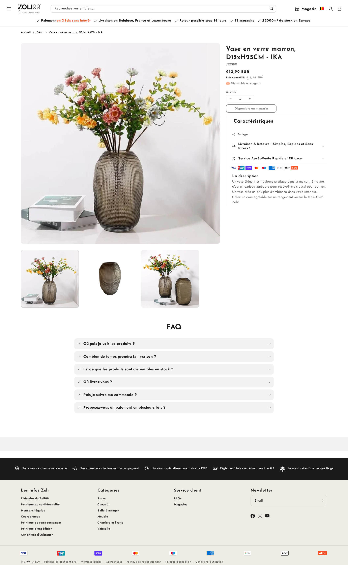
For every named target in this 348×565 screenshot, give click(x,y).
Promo (102, 498)
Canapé (103, 504)
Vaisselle (103, 529)
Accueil (26, 32)
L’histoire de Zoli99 (35, 498)
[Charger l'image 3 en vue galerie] (170, 279)
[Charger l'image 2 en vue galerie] (110, 279)
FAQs (177, 498)
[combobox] (163, 9)
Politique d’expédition (178, 562)
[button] (8, 8)
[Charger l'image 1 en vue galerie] (50, 279)
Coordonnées (30, 516)
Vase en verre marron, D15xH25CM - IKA (75, 32)
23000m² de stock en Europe (286, 20)
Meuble (102, 516)
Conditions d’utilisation (209, 562)
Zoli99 (36, 562)
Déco (39, 32)
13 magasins (244, 20)
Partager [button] (243, 134)
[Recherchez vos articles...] (271, 8)
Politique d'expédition (36, 529)
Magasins (180, 504)
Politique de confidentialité (40, 504)
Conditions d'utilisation (37, 535)
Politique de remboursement (41, 523)
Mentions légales (33, 510)
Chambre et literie (110, 523)
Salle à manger (108, 510)
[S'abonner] (322, 500)
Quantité (231, 92)
